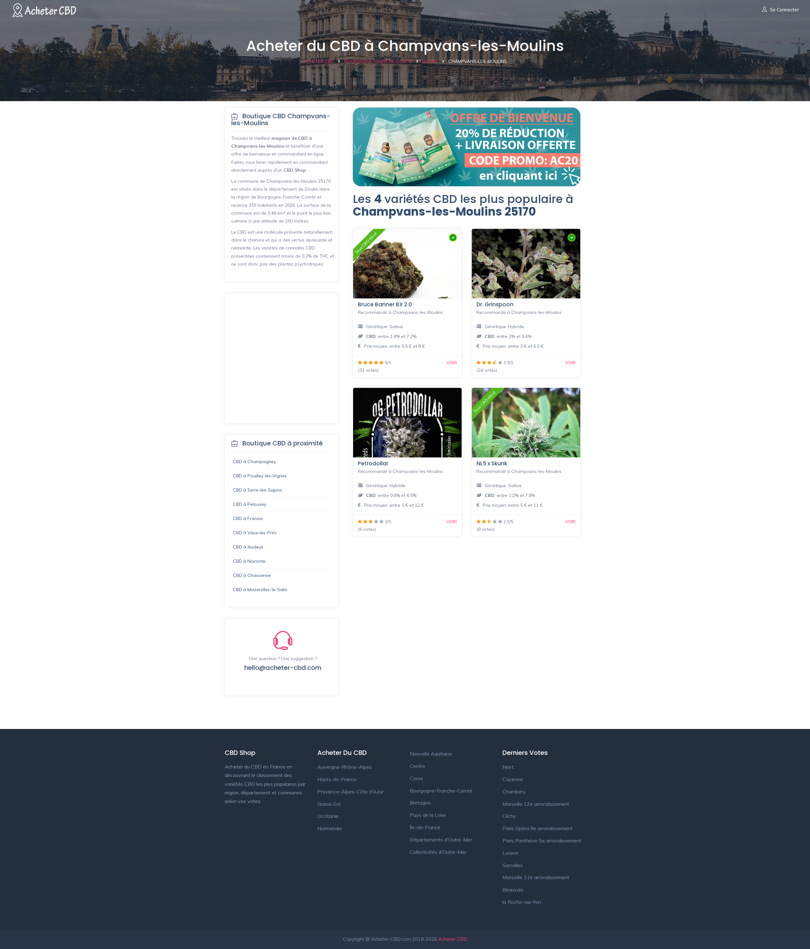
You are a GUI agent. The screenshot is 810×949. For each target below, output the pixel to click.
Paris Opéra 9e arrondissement (537, 828)
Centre (417, 766)
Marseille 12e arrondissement (535, 804)
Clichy (509, 816)
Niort (508, 767)
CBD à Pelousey (249, 504)
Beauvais (512, 889)
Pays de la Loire (428, 815)
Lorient (510, 853)
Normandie (329, 828)
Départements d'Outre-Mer (441, 839)
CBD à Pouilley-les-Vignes (260, 476)
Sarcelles (512, 865)
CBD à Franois (248, 518)
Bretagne (420, 802)
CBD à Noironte (249, 561)
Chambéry (514, 791)
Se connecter (784, 10)
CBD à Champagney (254, 461)
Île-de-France (425, 827)
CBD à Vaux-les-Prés (255, 533)
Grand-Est (329, 804)
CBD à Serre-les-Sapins (257, 490)
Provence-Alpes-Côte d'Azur (350, 791)
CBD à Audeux (248, 547)
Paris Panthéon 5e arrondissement (541, 840)
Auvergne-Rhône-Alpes (344, 767)
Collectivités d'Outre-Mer (438, 852)
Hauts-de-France (337, 779)
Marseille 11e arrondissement (535, 877)
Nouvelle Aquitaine (431, 753)
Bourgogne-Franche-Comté (441, 790)
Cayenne (512, 779)
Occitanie (328, 816)
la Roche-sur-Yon (521, 902)
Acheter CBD (452, 939)
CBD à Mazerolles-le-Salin (260, 589)
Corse (416, 778)
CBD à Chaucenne (252, 575)
